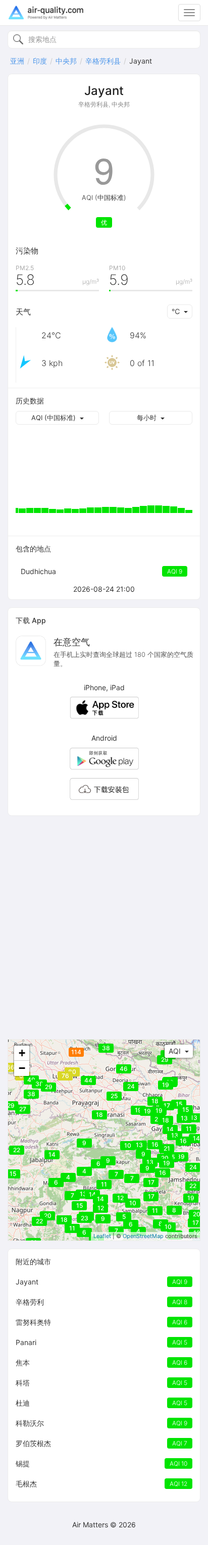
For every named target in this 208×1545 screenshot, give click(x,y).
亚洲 (17, 61)
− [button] (22, 1068)
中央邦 (66, 61)
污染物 (27, 250)
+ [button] (22, 1053)
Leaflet (102, 1236)
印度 (40, 61)
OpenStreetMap (143, 1236)
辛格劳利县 (103, 61)
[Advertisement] (104, 927)
